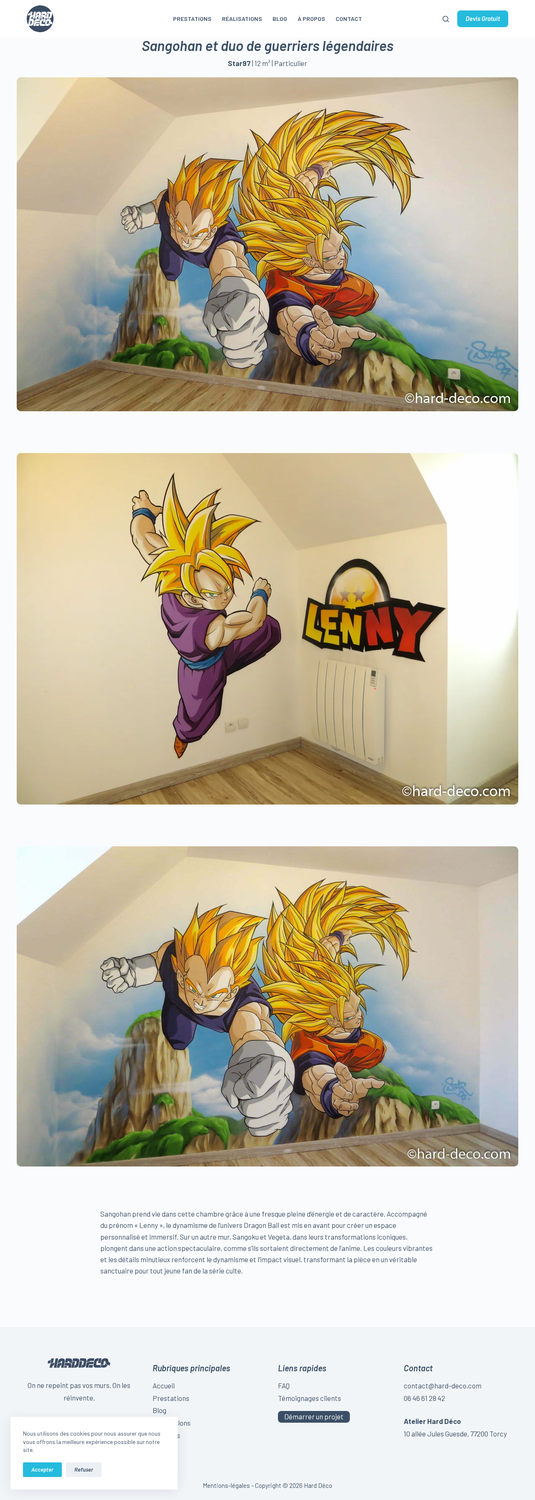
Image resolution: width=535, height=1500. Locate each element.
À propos (311, 18)
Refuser (83, 1469)
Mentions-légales (226, 1485)
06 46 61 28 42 (424, 1398)
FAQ (284, 1385)
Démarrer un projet (314, 1416)
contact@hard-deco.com (443, 1385)
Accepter (42, 1469)
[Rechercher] (446, 19)
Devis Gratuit (483, 18)
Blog (280, 18)
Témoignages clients (309, 1398)
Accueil (164, 1385)
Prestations (192, 18)
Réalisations (242, 18)
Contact (349, 18)
